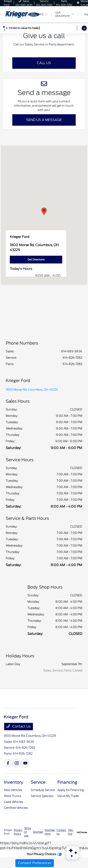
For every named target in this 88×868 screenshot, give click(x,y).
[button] (44, 211)
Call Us (44, 63)
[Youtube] (25, 763)
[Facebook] (8, 763)
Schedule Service (43, 790)
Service (38, 782)
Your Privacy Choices (42, 854)
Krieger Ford (8, 831)
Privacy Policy (18, 831)
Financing (67, 782)
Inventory (13, 782)
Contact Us (20, 726)
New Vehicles (13, 790)
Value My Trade (68, 796)
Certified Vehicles (16, 807)
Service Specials (42, 796)
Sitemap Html (50, 831)
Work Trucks (12, 796)
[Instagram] (16, 763)
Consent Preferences (34, 863)
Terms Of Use (27, 832)
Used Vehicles (13, 802)
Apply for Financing (70, 790)
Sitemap (38, 831)
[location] (78, 3)
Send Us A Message (44, 120)
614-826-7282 (72, 357)
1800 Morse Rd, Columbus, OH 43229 (32, 389)
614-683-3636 (71, 351)
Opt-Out (71, 831)
